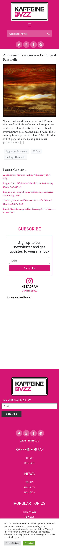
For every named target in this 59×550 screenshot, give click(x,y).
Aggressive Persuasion (16, 151)
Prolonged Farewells (15, 157)
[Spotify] (41, 44)
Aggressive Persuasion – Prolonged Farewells (29, 57)
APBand (36, 151)
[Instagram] (26, 44)
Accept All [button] (29, 543)
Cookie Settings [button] (13, 543)
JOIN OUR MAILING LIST (16, 400)
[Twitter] (19, 44)
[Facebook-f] (33, 44)
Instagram (29, 286)
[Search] (48, 33)
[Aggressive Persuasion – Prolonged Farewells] (29, 90)
